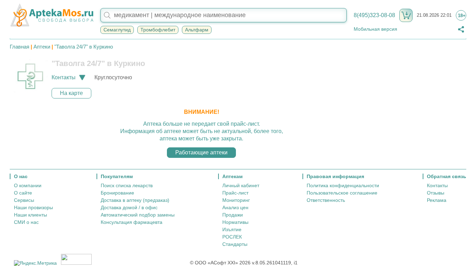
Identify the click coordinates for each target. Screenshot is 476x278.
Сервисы (24, 200)
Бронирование (117, 193)
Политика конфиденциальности (343, 185)
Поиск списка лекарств (127, 185)
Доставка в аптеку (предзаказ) (135, 200)
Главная (19, 47)
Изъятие (231, 229)
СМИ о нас (26, 222)
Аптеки (41, 47)
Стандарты (234, 244)
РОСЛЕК (232, 237)
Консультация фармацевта (131, 222)
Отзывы (435, 193)
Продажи (232, 215)
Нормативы (235, 222)
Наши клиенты (30, 215)
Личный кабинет (240, 185)
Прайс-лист (235, 193)
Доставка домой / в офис (129, 207)
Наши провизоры (33, 207)
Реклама (436, 200)
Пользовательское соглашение (342, 193)
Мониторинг (236, 200)
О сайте (23, 193)
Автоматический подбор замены (138, 215)
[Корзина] (406, 15)
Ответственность (326, 200)
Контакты (437, 185)
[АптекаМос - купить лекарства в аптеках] (51, 15)
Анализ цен (235, 207)
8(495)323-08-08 (374, 15)
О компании (27, 185)
